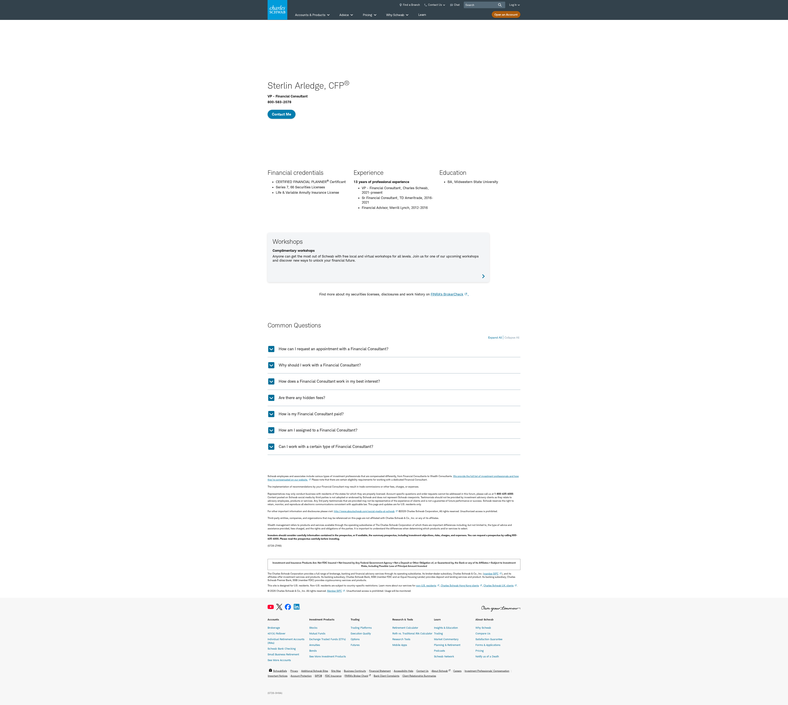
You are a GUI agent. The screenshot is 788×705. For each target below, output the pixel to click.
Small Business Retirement (283, 654)
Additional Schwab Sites (314, 670)
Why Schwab (483, 627)
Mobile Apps (399, 645)
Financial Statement (380, 670)
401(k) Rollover (276, 633)
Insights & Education (446, 627)
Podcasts (439, 650)
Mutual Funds (317, 633)
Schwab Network (444, 656)
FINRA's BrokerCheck (447, 294)
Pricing (479, 650)
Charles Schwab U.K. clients (498, 585)
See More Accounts (279, 660)
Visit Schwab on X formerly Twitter (279, 607)
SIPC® (318, 675)
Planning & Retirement (447, 645)
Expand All (495, 337)
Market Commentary (446, 639)
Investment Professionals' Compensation (487, 670)
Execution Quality (361, 633)
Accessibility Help (403, 670)
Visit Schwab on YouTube (271, 607)
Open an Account (506, 14)
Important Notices (277, 675)
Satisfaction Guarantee (488, 639)
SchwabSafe (280, 670)
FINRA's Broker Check (356, 675)
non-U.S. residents (426, 585)
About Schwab (440, 670)
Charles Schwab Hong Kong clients (460, 585)
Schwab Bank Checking (282, 648)
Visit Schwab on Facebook (288, 607)
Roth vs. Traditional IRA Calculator (412, 633)
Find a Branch (411, 4)
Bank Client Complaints (386, 675)
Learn (422, 15)
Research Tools (401, 639)
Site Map (336, 670)
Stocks (313, 627)
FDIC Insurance (333, 675)
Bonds (313, 650)
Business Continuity (355, 670)
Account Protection (301, 675)
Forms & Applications (487, 645)
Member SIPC (334, 590)
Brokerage (274, 627)
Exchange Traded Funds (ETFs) (327, 639)
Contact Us (422, 670)
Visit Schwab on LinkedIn (297, 607)
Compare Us (482, 633)
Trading (438, 633)
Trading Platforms (361, 627)
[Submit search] (500, 5)
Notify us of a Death (487, 656)
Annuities (314, 645)
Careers (457, 670)
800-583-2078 (279, 102)
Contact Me (281, 114)
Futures (355, 645)
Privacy (294, 670)
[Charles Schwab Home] (277, 10)
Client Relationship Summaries (419, 675)
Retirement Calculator (405, 627)
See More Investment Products (327, 656)
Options (355, 639)
